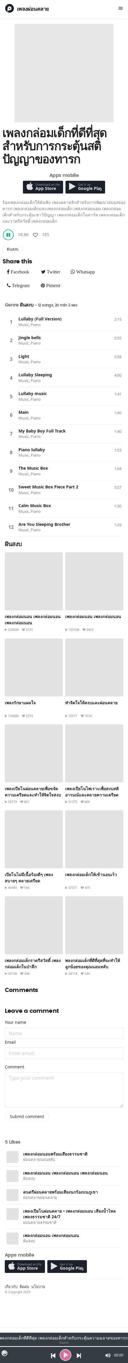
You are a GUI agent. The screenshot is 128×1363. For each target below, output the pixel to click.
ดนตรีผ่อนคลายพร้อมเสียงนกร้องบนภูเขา (60, 1192)
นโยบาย (38, 1286)
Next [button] (79, 1355)
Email (10, 1042)
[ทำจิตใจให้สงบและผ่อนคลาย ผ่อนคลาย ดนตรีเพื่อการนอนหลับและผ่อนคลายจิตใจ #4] (94, 668)
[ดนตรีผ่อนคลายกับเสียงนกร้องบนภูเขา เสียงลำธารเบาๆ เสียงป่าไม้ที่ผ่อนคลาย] (12, 1195)
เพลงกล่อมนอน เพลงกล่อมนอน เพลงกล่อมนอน (65, 1173)
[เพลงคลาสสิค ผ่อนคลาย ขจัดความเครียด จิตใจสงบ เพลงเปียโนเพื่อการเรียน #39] (34, 753)
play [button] (65, 1355)
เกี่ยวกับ (11, 1286)
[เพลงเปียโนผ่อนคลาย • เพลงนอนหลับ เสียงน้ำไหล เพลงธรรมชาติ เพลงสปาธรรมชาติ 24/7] (12, 1214)
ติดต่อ (24, 1286)
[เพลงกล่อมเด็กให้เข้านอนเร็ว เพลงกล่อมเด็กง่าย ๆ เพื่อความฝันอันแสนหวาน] (94, 839)
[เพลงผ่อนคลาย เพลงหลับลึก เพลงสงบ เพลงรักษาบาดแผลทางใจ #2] (94, 581)
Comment (14, 1067)
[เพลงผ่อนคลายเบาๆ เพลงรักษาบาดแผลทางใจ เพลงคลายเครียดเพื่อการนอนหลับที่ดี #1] (34, 668)
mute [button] (107, 1355)
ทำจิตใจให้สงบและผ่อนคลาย (91, 702)
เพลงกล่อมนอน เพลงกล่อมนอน (93, 616)
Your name (15, 1022)
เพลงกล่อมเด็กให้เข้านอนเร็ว (91, 874)
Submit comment (27, 1116)
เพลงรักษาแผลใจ (20, 702)
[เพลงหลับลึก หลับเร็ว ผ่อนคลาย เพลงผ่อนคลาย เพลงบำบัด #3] (34, 581)
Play (11, 321)
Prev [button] (51, 1355)
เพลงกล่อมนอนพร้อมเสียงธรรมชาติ (55, 1154)
